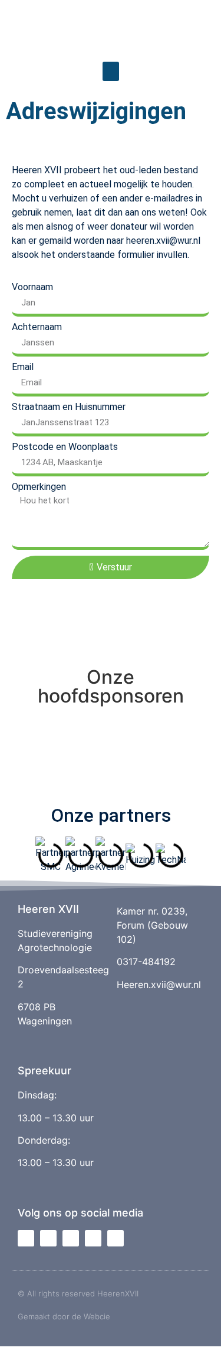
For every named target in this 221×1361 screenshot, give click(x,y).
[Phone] (115, 1238)
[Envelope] (93, 1238)
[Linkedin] (70, 1238)
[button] (111, 71)
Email (23, 367)
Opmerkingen (39, 487)
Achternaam (37, 327)
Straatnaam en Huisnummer (69, 407)
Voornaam (32, 287)
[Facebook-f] (26, 1238)
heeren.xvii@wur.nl (163, 240)
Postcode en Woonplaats (65, 447)
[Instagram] (48, 1238)
